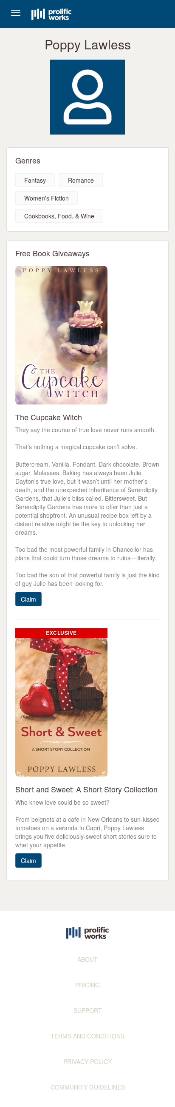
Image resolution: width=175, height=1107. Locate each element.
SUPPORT (87, 1010)
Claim (28, 599)
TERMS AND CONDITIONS (87, 1036)
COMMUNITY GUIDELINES (88, 1087)
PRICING (87, 985)
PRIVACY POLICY (87, 1061)
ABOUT (87, 959)
